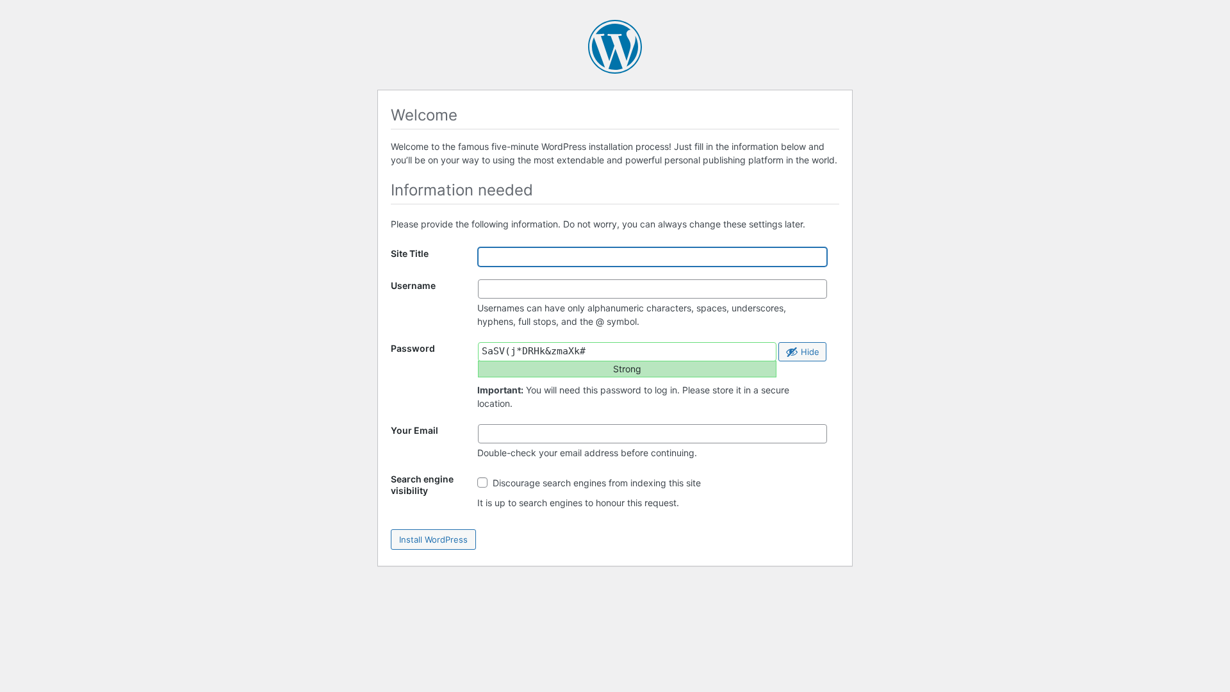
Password (413, 348)
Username (413, 285)
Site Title (410, 253)
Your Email (414, 430)
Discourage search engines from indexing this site (595, 482)
